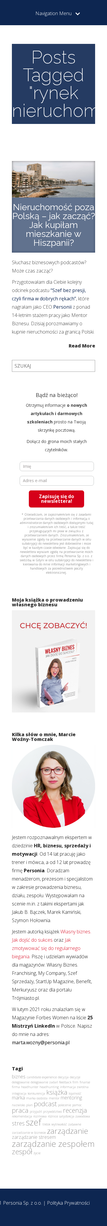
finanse (85, 1082)
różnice (53, 1116)
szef (33, 1122)
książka (56, 1092)
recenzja (75, 1110)
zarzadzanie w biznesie (29, 1133)
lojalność (75, 1093)
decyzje (75, 1077)
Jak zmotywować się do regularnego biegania (46, 948)
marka (18, 1097)
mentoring (71, 1097)
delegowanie (20, 1082)
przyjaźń (36, 1111)
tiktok (46, 1124)
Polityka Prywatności (68, 1203)
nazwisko (18, 1105)
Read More (82, 345)
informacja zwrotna (74, 1087)
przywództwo (52, 1111)
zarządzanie (67, 1130)
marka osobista (37, 1098)
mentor (54, 1098)
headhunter (29, 1087)
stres (18, 1123)
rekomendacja (22, 1116)
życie (37, 1153)
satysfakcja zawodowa (74, 1116)
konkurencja (36, 1093)
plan (29, 1105)
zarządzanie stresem (34, 1137)
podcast (45, 1103)
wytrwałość (59, 1124)
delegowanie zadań (44, 1082)
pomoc (77, 1105)
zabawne (74, 1124)
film (75, 1082)
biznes (19, 1076)
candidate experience (42, 1077)
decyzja (63, 1077)
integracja (19, 1093)
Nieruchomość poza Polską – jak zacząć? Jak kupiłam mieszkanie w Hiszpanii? (53, 225)
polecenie (64, 1105)
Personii (62, 307)
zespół (22, 1151)
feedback (65, 1082)
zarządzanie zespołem (53, 1143)
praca (20, 1110)
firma (16, 1087)
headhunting (49, 1087)
